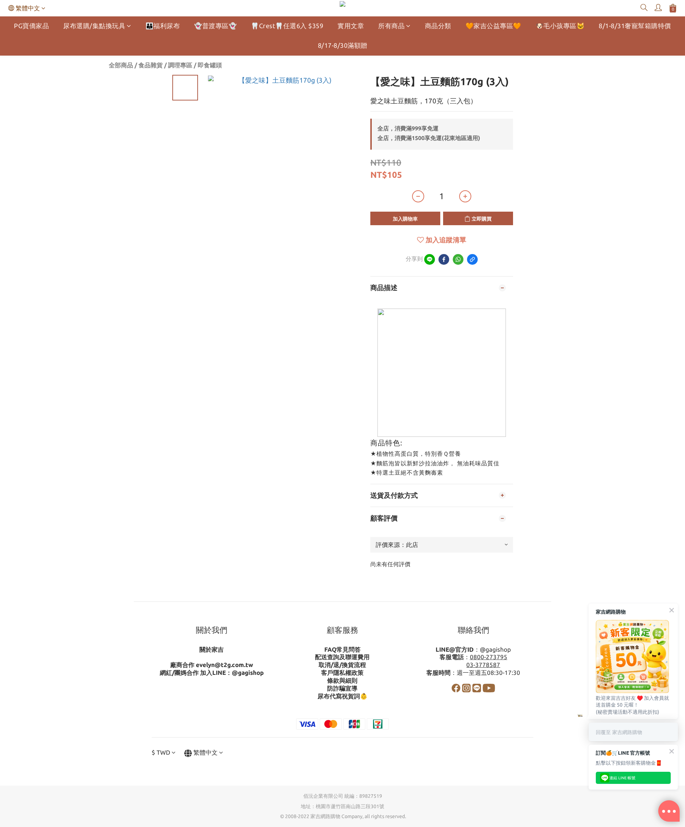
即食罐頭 (210, 65)
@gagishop (248, 672)
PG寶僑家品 (31, 25)
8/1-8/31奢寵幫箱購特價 (635, 25)
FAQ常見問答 (342, 649)
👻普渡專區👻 (215, 25)
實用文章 (351, 25)
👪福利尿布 (163, 25)
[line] (429, 259)
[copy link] (472, 259)
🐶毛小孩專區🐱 (560, 25)
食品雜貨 (150, 65)
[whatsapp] (458, 259)
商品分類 (438, 25)
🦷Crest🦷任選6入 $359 (287, 25)
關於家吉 (211, 649)
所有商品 (391, 25)
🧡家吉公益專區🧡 (493, 25)
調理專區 (180, 65)
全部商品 (121, 65)
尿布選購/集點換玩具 (94, 25)
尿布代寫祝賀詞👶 (342, 696)
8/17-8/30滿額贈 (342, 45)
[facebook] (443, 259)
